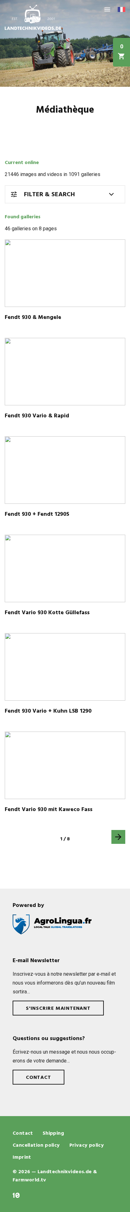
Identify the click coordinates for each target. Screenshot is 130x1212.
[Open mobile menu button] (107, 9)
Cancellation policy (36, 1145)
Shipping (53, 1133)
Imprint (22, 1157)
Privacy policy (86, 1145)
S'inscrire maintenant (58, 1008)
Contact (38, 1078)
